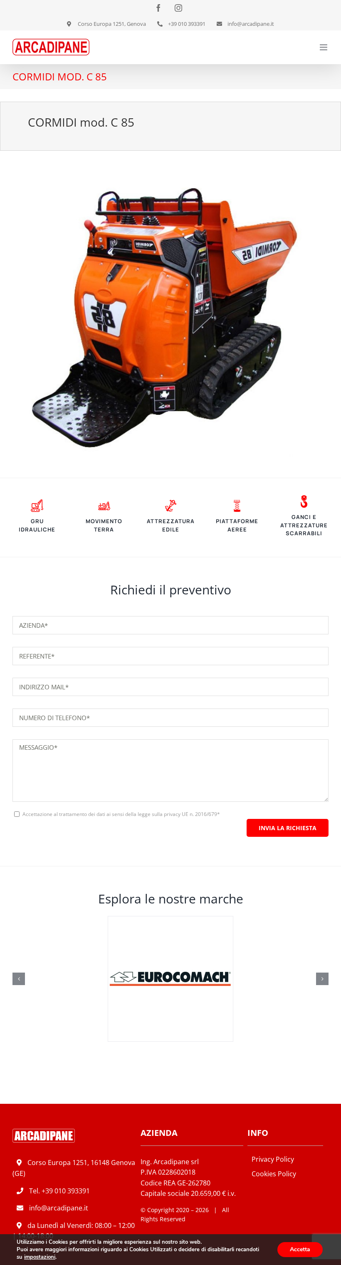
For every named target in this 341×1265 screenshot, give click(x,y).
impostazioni (39, 1257)
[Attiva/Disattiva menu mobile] (324, 47)
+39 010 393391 (66, 1190)
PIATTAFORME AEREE (237, 525)
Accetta (300, 1249)
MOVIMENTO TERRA (104, 525)
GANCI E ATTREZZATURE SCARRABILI (304, 525)
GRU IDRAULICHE (37, 525)
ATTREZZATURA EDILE (171, 525)
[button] (18, 979)
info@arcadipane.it (58, 1208)
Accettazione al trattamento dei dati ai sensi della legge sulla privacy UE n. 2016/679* (121, 814)
